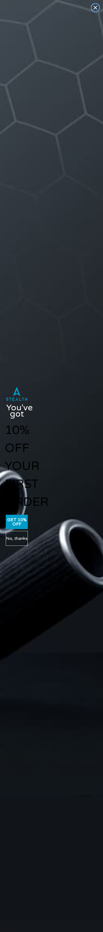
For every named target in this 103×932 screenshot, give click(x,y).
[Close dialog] (95, 7)
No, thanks (17, 538)
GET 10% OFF (17, 522)
